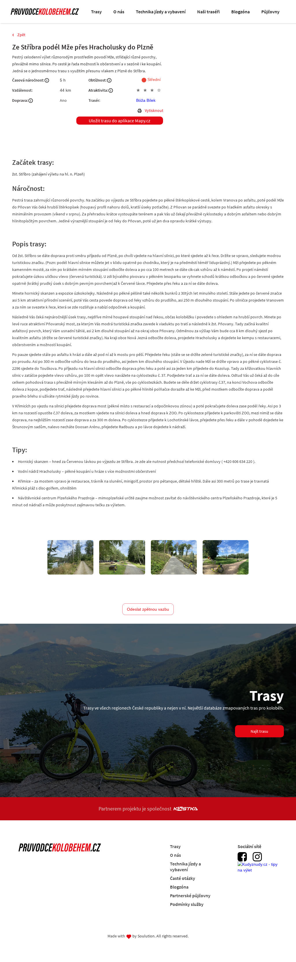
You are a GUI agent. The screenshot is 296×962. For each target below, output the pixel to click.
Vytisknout (154, 110)
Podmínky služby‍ (187, 904)
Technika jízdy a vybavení (161, 11)
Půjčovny (270, 11)
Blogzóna (240, 11)
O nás (118, 11)
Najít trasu (259, 731)
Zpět (21, 34)
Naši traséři (208, 11)
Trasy (96, 11)
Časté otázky (182, 878)
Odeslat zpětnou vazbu (148, 609)
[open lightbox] (70, 557)
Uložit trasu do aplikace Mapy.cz (119, 120)
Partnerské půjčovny (190, 895)
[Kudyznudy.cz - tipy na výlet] (259, 870)
